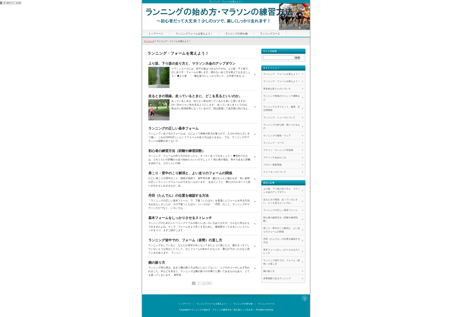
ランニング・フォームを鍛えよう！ (281, 81)
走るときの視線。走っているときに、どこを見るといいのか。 (280, 201)
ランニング (149, 41)
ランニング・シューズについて (279, 117)
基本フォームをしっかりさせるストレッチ (281, 251)
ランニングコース (270, 33)
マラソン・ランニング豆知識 (278, 150)
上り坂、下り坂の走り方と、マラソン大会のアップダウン (281, 190)
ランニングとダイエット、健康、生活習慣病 (281, 108)
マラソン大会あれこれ (274, 157)
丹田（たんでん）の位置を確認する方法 (281, 241)
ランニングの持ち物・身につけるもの (281, 126)
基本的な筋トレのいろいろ (277, 88)
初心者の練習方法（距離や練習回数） (280, 219)
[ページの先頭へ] (304, 300)
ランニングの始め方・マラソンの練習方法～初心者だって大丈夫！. (223, 310)
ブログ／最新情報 (272, 164)
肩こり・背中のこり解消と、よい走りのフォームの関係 (281, 230)
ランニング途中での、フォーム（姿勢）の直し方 (281, 262)
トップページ (155, 33)
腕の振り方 (269, 271)
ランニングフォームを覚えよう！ (194, 33)
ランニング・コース (273, 142)
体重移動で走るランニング (277, 278)
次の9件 (207, 283)
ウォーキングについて (274, 172)
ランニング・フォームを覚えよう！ (281, 74)
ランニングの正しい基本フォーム (280, 210)
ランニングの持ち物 (236, 33)
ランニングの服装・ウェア (277, 135)
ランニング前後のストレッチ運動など (281, 98)
